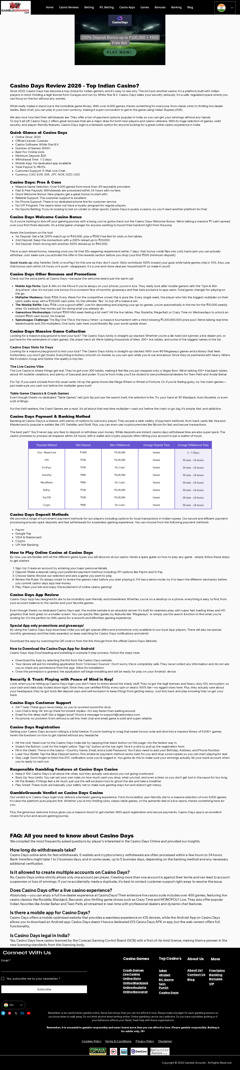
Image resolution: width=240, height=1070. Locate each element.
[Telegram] (3, 1013)
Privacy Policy (145, 1041)
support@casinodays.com (122, 714)
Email (6, 960)
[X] (16, 1013)
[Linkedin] (22, 1013)
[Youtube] (29, 1013)
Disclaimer (165, 1041)
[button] (69, 7)
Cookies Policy (91, 1041)
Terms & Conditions (118, 1041)
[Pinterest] (10, 1013)
